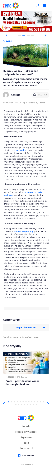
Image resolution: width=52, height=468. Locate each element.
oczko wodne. (20, 150)
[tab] (19, 35)
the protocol (26, 448)
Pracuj (26, 442)
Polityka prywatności (26, 431)
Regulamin (26, 437)
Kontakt (26, 426)
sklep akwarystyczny (23, 231)
